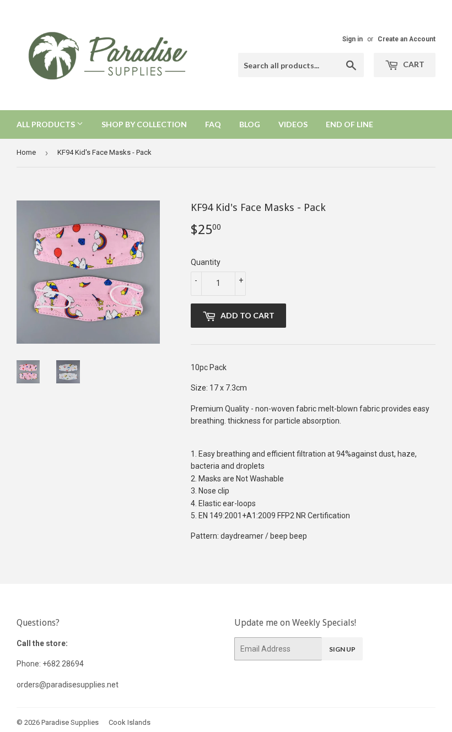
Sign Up (342, 649)
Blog (249, 124)
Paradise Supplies (70, 722)
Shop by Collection (144, 124)
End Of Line (349, 124)
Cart (412, 64)
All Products (47, 124)
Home (26, 152)
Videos (293, 124)
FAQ (213, 124)
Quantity (205, 262)
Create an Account (406, 39)
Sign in (352, 39)
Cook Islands (129, 722)
